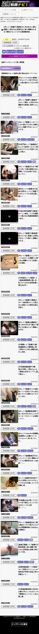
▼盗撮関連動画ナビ (7, 68)
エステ (23, 273)
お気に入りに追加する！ (24, 48)
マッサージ (31, 139)
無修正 (32, 562)
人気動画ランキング (9, 14)
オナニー (23, 428)
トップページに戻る (9, 10)
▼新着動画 (17, 68)
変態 (34, 161)
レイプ (20, 51)
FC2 (6, 39)
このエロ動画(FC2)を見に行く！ (19, 56)
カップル (23, 451)
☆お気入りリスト (27, 10)
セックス (11, 51)
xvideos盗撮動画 (7, 46)
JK (4, 51)
